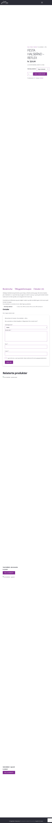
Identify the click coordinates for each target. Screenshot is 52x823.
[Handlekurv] (49, 2)
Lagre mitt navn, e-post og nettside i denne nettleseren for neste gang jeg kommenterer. (27, 358)
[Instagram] (47, 2)
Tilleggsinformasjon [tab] (23, 289)
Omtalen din (8, 330)
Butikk (31, 46)
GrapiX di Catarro (39, 821)
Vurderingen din (9, 324)
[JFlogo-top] (6, 2)
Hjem (28, 46)
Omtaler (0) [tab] (39, 289)
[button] (42, 2)
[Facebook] (45, 2)
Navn (6, 344)
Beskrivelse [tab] (8, 289)
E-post (7, 351)
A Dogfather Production (14, 821)
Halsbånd (35, 46)
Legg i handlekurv (40, 74)
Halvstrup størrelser (31, 68)
